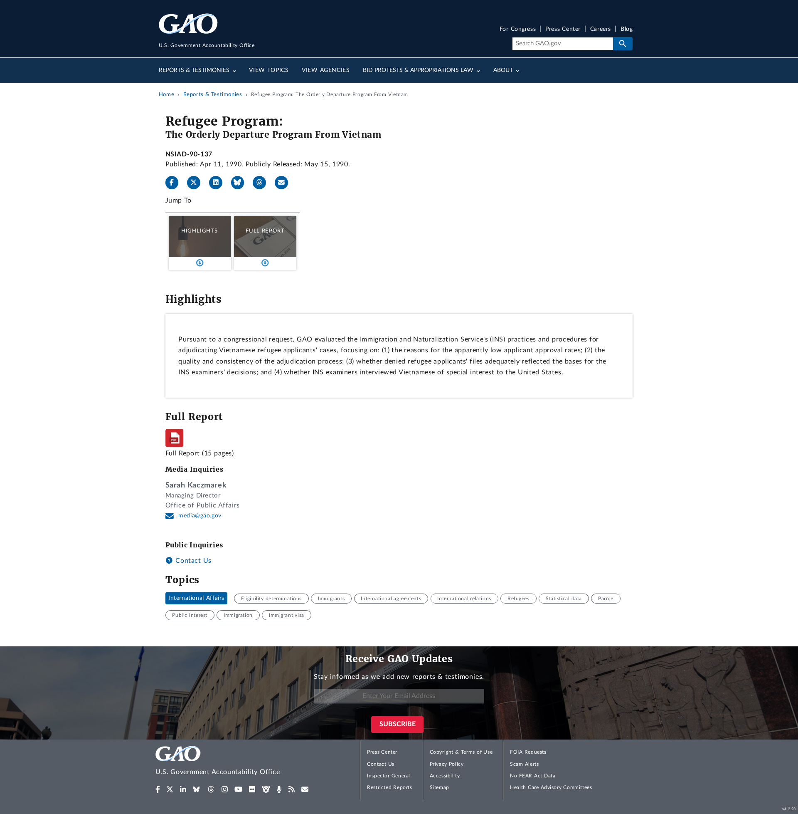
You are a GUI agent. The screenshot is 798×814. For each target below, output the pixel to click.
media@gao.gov (200, 516)
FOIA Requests (528, 752)
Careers (600, 29)
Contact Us (192, 560)
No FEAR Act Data (532, 775)
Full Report (265, 230)
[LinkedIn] (219, 182)
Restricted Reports (389, 787)
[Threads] (263, 182)
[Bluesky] (241, 182)
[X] (197, 182)
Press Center (563, 29)
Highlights (199, 230)
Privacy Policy (447, 764)
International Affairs (196, 598)
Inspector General (388, 775)
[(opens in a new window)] (157, 789)
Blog (627, 29)
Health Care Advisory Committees (551, 787)
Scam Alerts (524, 764)
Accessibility (445, 775)
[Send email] (285, 182)
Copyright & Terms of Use (461, 752)
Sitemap (439, 787)
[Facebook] (175, 182)
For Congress (518, 29)
